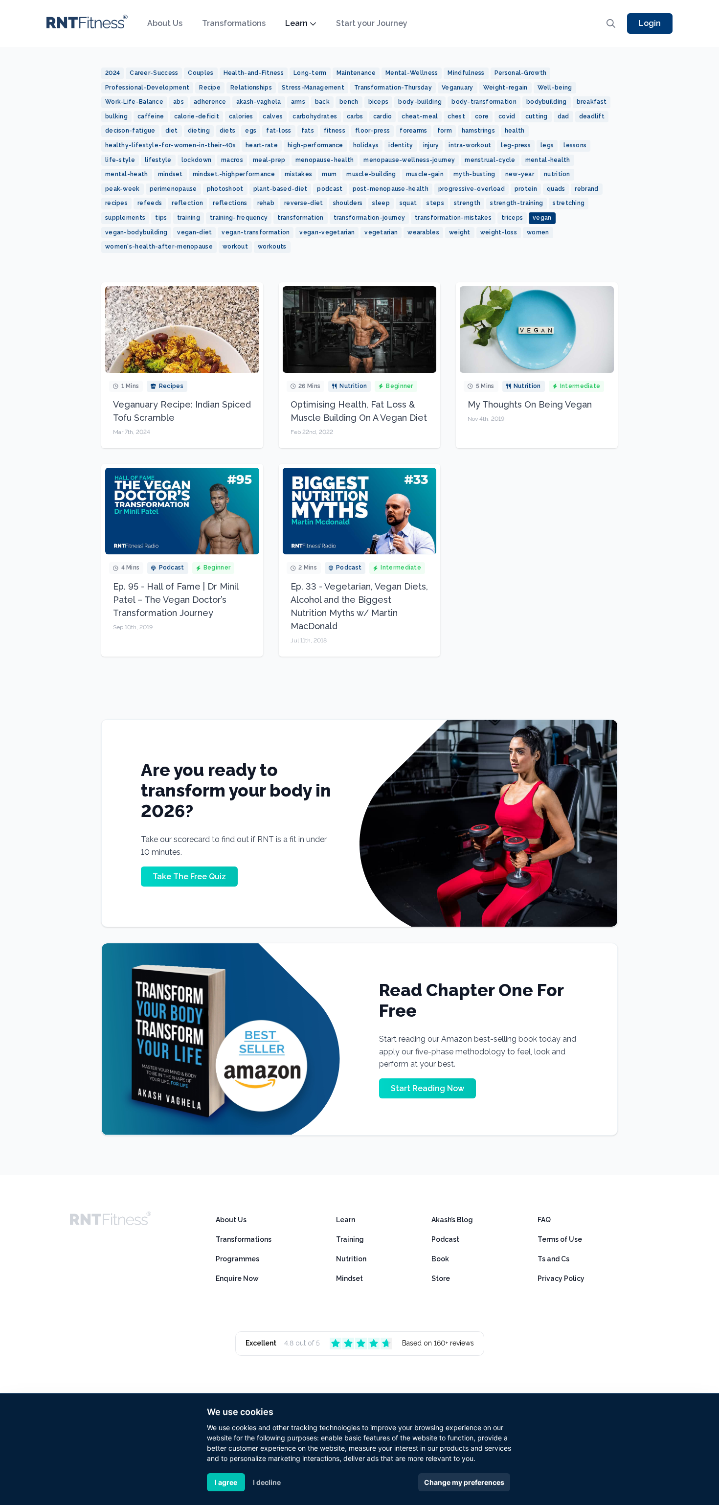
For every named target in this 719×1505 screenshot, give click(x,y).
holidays (366, 145)
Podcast (445, 1239)
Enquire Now (237, 1278)
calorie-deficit (197, 116)
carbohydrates (314, 116)
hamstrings (478, 130)
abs (178, 101)
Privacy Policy (561, 1278)
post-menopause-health (390, 188)
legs (547, 145)
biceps (378, 101)
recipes (116, 203)
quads (556, 188)
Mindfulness (466, 72)
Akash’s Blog (452, 1220)
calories (241, 116)
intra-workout (470, 145)
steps (435, 203)
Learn (296, 23)
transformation (300, 217)
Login (650, 23)
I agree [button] (226, 1482)
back (322, 101)
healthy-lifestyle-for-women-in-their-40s (170, 145)
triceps (512, 217)
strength (467, 203)
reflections (230, 203)
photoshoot (225, 188)
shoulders (348, 203)
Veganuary (457, 87)
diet (171, 130)
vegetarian (381, 232)
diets (228, 130)
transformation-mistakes (453, 217)
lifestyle (158, 160)
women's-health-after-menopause (159, 246)
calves (273, 116)
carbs (355, 116)
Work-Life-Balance (134, 101)
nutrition (557, 174)
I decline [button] (267, 1482)
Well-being (555, 87)
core (482, 116)
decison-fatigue (130, 130)
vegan (542, 217)
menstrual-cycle (490, 160)
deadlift (592, 116)
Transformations (234, 23)
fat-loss (278, 130)
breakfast (592, 101)
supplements (125, 217)
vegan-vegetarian (327, 232)
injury (431, 145)
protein (526, 188)
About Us (164, 23)
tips (161, 217)
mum (329, 174)
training (188, 217)
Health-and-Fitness (254, 72)
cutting (536, 116)
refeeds (149, 203)
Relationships (251, 87)
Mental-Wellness (411, 72)
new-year (519, 174)
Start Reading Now (427, 1088)
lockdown (196, 160)
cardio (382, 116)
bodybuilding (546, 101)
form (444, 130)
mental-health (547, 160)
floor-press (372, 130)
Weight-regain (505, 87)
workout (235, 246)
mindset (170, 174)
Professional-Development (147, 87)
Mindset (349, 1278)
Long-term (310, 72)
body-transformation (484, 101)
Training (350, 1239)
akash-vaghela (258, 101)
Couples (200, 72)
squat (408, 203)
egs (250, 130)
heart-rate (262, 145)
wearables (423, 232)
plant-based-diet (280, 188)
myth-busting (474, 174)
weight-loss (498, 232)
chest (456, 116)
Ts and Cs (553, 1259)
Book (440, 1259)
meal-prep (269, 160)
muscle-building (371, 174)
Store (440, 1278)
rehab (266, 203)
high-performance (315, 145)
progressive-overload (471, 188)
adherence (210, 101)
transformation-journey (369, 217)
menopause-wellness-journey (409, 160)
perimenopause (173, 188)
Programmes (237, 1259)
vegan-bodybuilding (136, 232)
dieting (199, 130)
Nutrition (351, 1259)
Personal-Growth (520, 72)
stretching (568, 203)
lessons (574, 145)
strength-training (516, 203)
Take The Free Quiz (189, 876)
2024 (112, 72)
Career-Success (154, 72)
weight (460, 232)
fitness (334, 130)
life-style (120, 160)
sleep (381, 203)
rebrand (586, 188)
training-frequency (239, 217)
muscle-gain (425, 174)
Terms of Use (560, 1239)
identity (400, 145)
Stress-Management (313, 87)
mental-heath (126, 174)
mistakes (298, 174)
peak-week (122, 188)
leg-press (516, 145)
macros (232, 160)
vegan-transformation (256, 232)
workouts (272, 246)
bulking (116, 116)
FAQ (544, 1220)
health (515, 130)
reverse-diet (303, 203)
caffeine (150, 116)
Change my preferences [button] (464, 1482)
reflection (187, 203)
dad (563, 116)
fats (307, 130)
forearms (413, 130)
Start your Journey (371, 23)
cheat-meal (420, 116)
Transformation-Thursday (393, 87)
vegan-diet (194, 232)
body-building (420, 101)
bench (349, 101)
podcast (329, 188)
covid (507, 116)
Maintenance (356, 72)
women (538, 232)
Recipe (210, 87)
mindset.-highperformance (234, 174)
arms (298, 101)
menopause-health (324, 160)
